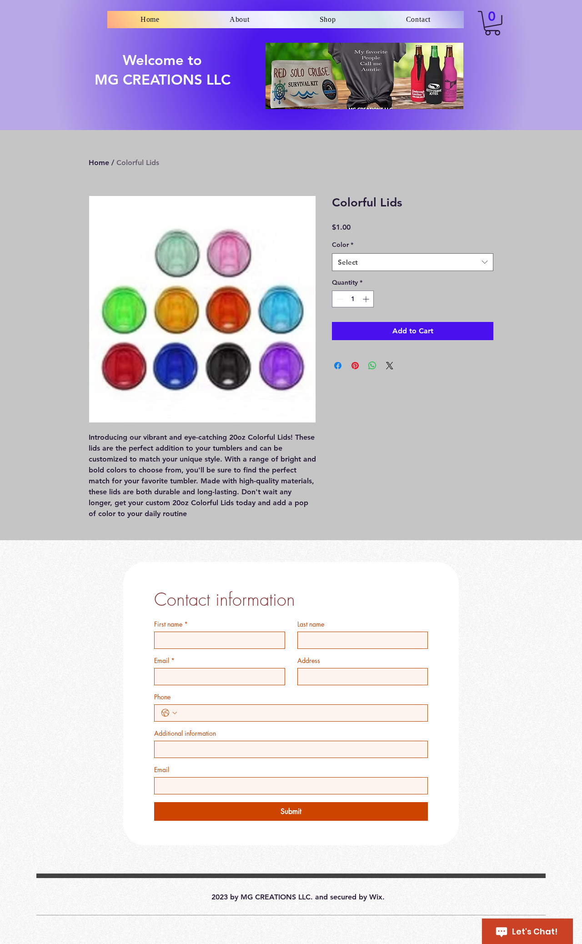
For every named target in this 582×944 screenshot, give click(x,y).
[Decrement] (339, 299)
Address (308, 660)
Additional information (185, 733)
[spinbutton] (353, 299)
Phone (162, 697)
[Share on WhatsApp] (372, 365)
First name (171, 624)
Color (342, 245)
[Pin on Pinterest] (355, 365)
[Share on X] (389, 365)
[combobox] (412, 262)
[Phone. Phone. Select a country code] (169, 713)
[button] (492, 23)
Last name (310, 624)
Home (99, 162)
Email (164, 660)
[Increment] (366, 299)
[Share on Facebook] (337, 365)
